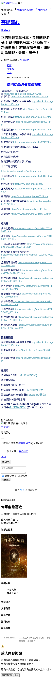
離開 (16, 675)
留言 (28, 443)
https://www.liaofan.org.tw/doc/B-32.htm (31, 214)
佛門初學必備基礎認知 (24, 85)
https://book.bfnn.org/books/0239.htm (29, 96)
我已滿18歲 (7, 675)
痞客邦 (21, 443)
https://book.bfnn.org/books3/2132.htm (32, 142)
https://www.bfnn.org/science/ (28, 184)
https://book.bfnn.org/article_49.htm (29, 209)
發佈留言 (6, 480)
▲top (3, 456)
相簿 (9, 65)
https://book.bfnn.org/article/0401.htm (32, 117)
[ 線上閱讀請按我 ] (27, 375)
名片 (9, 72)
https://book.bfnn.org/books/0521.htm (29, 196)
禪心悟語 (23, 451)
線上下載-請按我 (17, 407)
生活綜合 (24, 60)
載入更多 (6, 462)
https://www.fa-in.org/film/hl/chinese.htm (21, 171)
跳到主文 (5, 30)
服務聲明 (31, 641)
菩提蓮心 (10, 22)
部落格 (10, 69)
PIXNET (13, 638)
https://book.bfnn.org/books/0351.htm (32, 129)
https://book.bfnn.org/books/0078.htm (22, 94)
